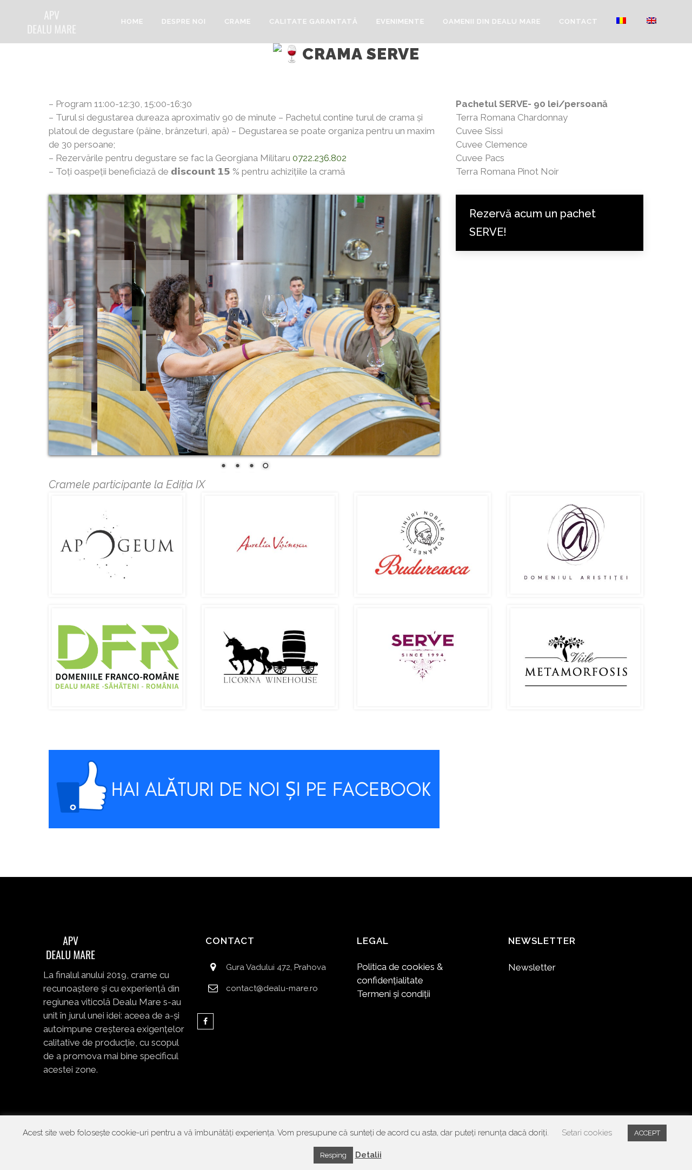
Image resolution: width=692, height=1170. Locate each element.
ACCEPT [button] (647, 1133)
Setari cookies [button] (587, 1133)
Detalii (368, 1155)
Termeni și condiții (393, 993)
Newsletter (532, 967)
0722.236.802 (319, 157)
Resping (333, 1155)
